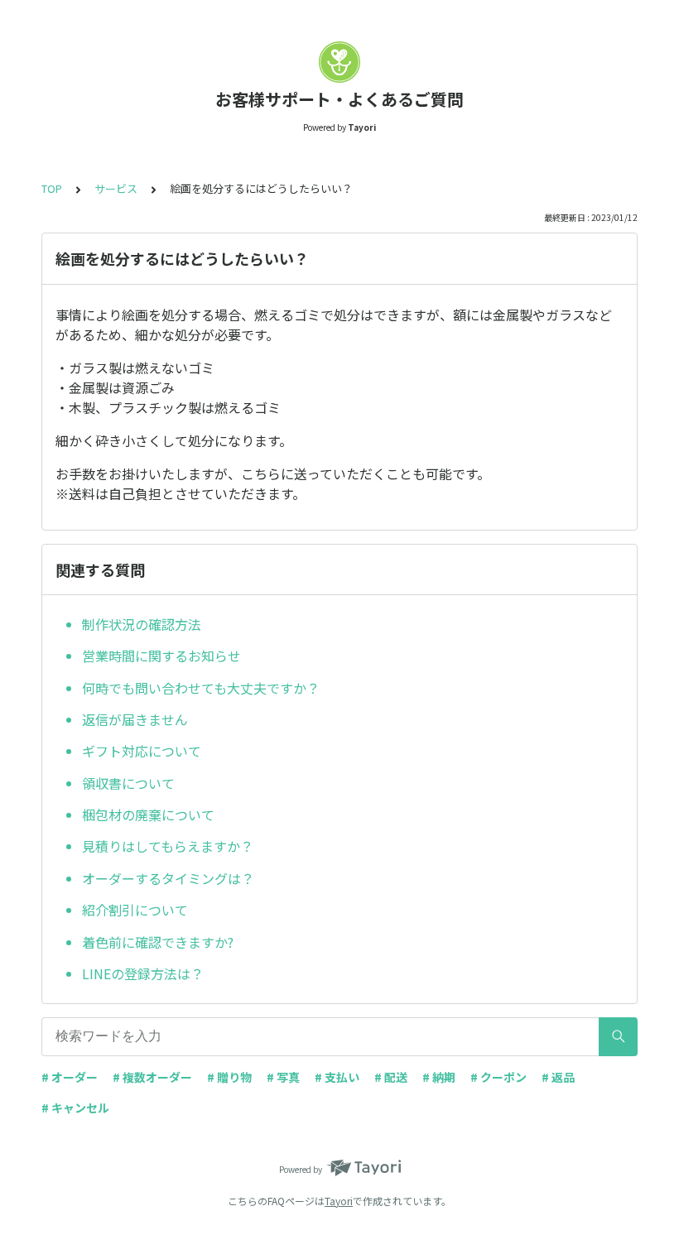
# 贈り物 (229, 1077)
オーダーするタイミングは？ (168, 878)
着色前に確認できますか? (158, 942)
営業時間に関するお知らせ (161, 656)
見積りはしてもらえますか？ (167, 846)
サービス (115, 188)
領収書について (128, 783)
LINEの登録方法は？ (143, 973)
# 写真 (283, 1077)
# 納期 (438, 1077)
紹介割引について (135, 910)
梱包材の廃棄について (148, 814)
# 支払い (337, 1077)
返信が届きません (135, 719)
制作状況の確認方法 (141, 624)
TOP (51, 188)
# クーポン (498, 1077)
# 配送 (390, 1077)
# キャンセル (75, 1107)
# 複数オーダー (152, 1077)
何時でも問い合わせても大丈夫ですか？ (201, 688)
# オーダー (69, 1077)
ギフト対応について (141, 751)
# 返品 (558, 1077)
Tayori (339, 1201)
